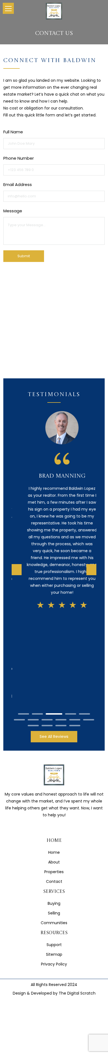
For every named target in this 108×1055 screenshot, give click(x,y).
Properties (54, 775)
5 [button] (84, 617)
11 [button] (88, 623)
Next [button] (91, 521)
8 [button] (47, 623)
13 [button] (47, 629)
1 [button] (23, 617)
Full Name (13, 132)
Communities (54, 826)
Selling (54, 816)
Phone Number (18, 158)
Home (54, 755)
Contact (54, 785)
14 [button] (60, 629)
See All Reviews (54, 640)
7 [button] (33, 623)
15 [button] (74, 629)
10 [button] (74, 623)
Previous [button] (17, 521)
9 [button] (60, 623)
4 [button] (70, 617)
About (54, 765)
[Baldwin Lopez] (54, 11)
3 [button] (54, 617)
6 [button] (19, 623)
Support (54, 848)
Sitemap (54, 858)
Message (12, 211)
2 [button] (37, 617)
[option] (54, 510)
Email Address (17, 184)
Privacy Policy (54, 867)
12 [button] (33, 629)
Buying (54, 807)
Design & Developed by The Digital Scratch (54, 896)
